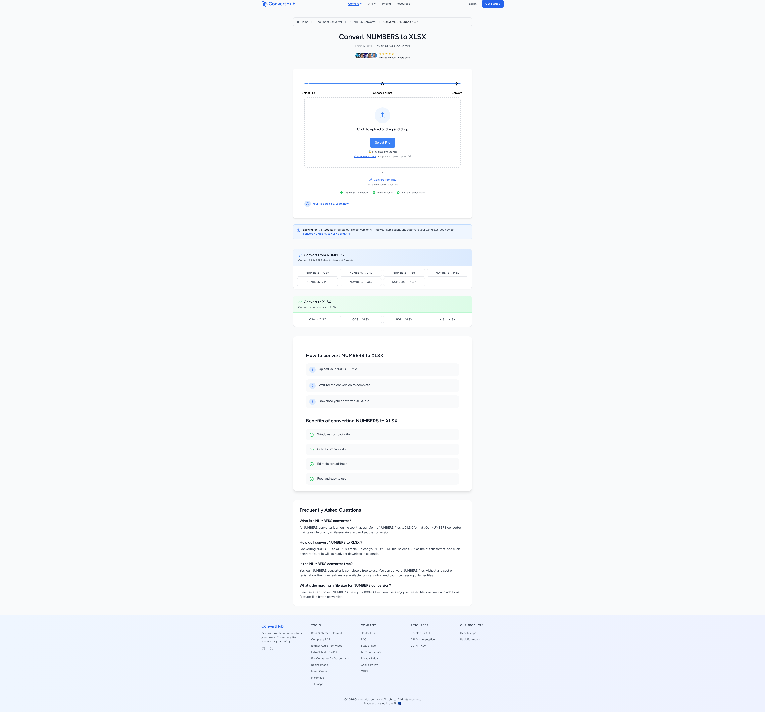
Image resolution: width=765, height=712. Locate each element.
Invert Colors (319, 671)
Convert (353, 3)
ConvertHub (272, 626)
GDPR (364, 671)
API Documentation (423, 639)
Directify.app (468, 633)
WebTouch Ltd (387, 699)
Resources (403, 3)
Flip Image (317, 677)
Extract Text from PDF (324, 652)
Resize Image (319, 665)
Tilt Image (317, 684)
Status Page (368, 645)
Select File (382, 142)
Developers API (420, 633)
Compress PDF (320, 639)
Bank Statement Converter (328, 633)
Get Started (492, 3)
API (370, 3)
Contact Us (368, 633)
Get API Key (418, 645)
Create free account (365, 156)
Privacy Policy (369, 658)
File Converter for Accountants (330, 658)
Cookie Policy (369, 665)
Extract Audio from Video (326, 645)
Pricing (386, 3)
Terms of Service (371, 652)
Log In (473, 3)
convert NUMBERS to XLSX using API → (328, 233)
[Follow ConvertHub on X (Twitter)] (271, 648)
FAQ (363, 639)
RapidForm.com (470, 639)
